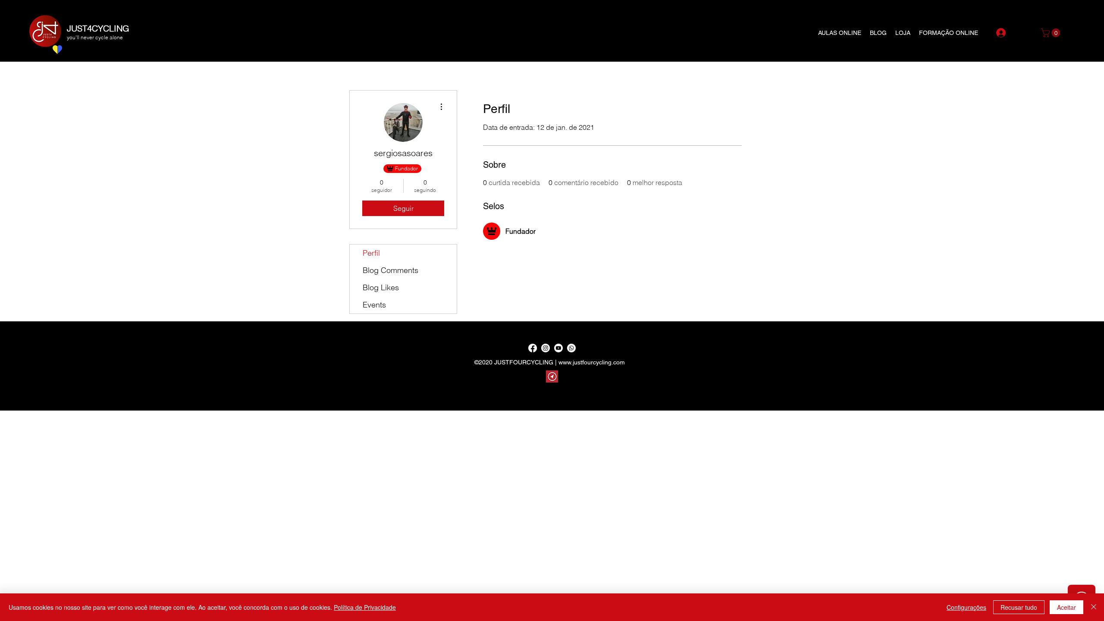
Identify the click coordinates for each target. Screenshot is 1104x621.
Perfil (371, 253)
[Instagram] (545, 348)
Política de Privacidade (365, 607)
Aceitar (1066, 607)
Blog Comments (390, 270)
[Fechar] (1093, 607)
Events (374, 305)
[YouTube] (558, 348)
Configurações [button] (966, 607)
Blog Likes (381, 287)
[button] (1051, 32)
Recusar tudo (1018, 607)
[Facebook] (532, 348)
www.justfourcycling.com (591, 362)
